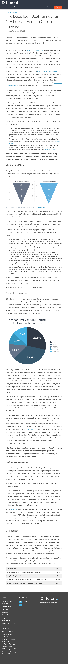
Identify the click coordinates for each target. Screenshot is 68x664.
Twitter (24, 602)
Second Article (50, 150)
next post (14, 509)
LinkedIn (25, 605)
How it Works (6, 615)
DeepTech (15, 12)
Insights (39, 7)
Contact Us (5, 628)
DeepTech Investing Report (47, 72)
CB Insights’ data (40, 207)
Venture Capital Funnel (35, 50)
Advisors (33, 7)
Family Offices (16, 7)
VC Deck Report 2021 (9, 649)
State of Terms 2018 (8, 631)
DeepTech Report (30, 429)
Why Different (48, 7)
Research (8, 12)
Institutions (25, 7)
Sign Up (58, 7)
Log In (64, 7)
